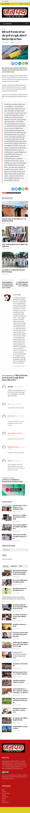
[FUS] (27, 4)
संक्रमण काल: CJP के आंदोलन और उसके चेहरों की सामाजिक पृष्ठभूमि (19, 517)
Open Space (5, 797)
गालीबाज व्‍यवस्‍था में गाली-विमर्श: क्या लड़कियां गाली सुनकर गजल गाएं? (19, 536)
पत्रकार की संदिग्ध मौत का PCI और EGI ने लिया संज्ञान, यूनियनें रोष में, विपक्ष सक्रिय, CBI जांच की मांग (20, 690)
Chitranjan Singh (11, 192)
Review (4, 798)
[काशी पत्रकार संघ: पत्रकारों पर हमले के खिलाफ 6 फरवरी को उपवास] (7, 708)
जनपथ (12, 42)
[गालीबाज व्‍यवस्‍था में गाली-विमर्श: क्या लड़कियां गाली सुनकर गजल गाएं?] (7, 534)
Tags (20, 566)
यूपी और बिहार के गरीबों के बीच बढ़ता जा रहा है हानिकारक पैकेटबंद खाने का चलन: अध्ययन (20, 606)
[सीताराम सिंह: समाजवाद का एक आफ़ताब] (7, 624)
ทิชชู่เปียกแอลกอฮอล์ (13, 447)
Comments (14, 566)
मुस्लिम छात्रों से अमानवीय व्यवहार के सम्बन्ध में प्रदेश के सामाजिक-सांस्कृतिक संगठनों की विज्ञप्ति (20, 572)
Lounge (4, 795)
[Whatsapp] (23, 63)
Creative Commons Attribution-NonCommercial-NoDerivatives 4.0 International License (14, 776)
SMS (9, 404)
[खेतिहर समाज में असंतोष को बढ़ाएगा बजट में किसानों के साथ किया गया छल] (7, 698)
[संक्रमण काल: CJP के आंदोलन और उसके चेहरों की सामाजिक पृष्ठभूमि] (7, 515)
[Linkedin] (19, 63)
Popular (5, 566)
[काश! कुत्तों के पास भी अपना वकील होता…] (7, 664)
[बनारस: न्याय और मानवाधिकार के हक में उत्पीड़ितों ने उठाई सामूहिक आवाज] (15, 242)
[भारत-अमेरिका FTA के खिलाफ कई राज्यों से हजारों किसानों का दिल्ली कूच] (15, 268)
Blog (3, 789)
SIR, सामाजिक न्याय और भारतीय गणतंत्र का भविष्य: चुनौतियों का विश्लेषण (20, 616)
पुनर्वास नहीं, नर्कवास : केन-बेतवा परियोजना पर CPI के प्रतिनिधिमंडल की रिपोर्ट (20, 507)
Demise (19, 192)
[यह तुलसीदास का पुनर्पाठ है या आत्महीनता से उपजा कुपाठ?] (7, 680)
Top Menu (5, 1)
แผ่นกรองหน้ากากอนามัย (14, 433)
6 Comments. (18, 42)
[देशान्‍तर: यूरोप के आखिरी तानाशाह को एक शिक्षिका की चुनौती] (7, 580)
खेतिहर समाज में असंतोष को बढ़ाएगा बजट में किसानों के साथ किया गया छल (20, 700)
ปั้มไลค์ (10, 460)
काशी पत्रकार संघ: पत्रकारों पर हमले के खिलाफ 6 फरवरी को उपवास (19, 710)
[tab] (5, 566)
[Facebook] (21, 4)
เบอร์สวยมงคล (12, 416)
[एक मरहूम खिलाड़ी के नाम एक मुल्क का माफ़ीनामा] (7, 726)
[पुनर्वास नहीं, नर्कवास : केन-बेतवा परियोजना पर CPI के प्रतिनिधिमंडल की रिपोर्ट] (15, 217)
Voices (3, 29)
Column (4, 791)
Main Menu (8, 23)
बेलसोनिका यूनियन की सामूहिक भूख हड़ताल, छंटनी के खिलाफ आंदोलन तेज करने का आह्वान (20, 644)
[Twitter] (23, 4)
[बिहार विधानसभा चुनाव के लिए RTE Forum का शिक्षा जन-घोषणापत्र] (7, 672)
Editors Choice (6, 793)
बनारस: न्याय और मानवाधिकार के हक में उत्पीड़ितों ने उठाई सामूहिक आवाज (20, 526)
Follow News (5, 802)
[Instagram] (26, 4)
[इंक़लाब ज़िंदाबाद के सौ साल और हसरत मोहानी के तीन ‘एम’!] (7, 588)
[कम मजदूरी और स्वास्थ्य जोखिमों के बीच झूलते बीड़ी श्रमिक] (7, 718)
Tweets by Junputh (7, 559)
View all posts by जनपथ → (19, 366)
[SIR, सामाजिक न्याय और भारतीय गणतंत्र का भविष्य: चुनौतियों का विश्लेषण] (7, 614)
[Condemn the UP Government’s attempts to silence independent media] (7, 652)
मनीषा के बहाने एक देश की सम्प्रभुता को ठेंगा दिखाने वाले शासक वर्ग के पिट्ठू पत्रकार (20, 634)
